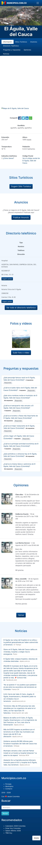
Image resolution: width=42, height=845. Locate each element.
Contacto (8, 789)
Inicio (36, 838)
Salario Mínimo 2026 (13, 831)
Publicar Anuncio (21, 217)
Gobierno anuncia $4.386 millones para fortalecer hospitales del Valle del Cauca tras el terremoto (20, 743)
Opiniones (27, 50)
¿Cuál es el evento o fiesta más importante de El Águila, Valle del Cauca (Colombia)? (21, 418)
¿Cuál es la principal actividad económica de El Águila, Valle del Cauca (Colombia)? (21, 446)
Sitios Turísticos (21, 42)
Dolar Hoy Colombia (13, 828)
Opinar (21, 615)
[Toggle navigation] (37, 3)
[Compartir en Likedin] (27, 118)
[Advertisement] (21, 84)
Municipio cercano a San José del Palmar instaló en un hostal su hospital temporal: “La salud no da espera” (20, 753)
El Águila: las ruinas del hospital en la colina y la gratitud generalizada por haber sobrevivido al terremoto (21, 642)
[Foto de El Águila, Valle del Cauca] (21, 339)
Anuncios (33, 42)
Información (7, 42)
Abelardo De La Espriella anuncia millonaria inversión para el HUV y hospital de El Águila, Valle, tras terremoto (20, 762)
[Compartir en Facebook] (19, 118)
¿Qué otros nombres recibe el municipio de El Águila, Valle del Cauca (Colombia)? (20, 397)
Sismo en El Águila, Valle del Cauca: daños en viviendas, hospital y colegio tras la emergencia (20, 651)
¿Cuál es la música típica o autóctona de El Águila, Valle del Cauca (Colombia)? (19, 466)
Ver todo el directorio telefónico (21, 307)
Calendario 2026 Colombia (15, 826)
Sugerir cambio (7, 279)
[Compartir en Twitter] (23, 118)
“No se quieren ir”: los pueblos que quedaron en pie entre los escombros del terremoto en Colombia (20, 687)
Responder (7, 382)
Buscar (5, 813)
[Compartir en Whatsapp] (30, 118)
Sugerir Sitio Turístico (21, 186)
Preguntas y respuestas (11, 50)
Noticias (6, 54)
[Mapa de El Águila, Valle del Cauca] (15, 108)
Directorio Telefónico (11, 46)
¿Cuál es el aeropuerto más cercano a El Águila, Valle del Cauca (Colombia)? (19, 408)
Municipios (9, 786)
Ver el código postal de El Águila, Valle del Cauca (31, 160)
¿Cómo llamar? (8, 158)
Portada (8, 784)
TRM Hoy (8, 833)
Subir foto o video (21, 352)
